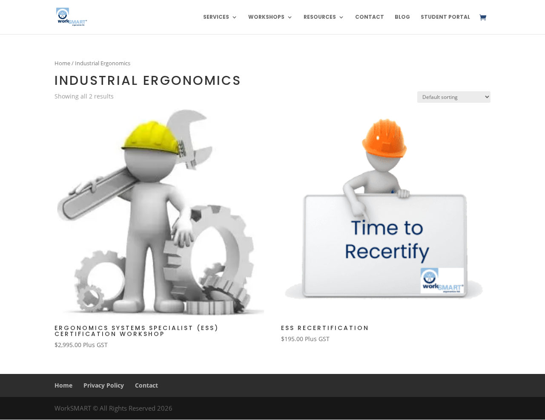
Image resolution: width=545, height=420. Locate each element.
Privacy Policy (103, 385)
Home (62, 63)
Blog (402, 17)
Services (216, 17)
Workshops (266, 17)
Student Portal (445, 17)
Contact (369, 17)
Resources (320, 17)
